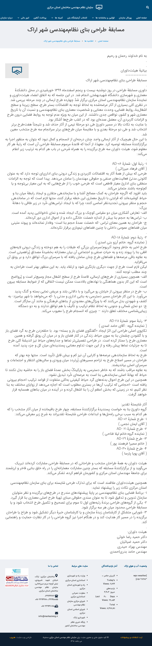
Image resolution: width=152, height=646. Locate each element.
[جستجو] (148, 7)
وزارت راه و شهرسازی (76, 575)
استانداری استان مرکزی (75, 580)
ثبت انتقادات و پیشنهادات (131, 637)
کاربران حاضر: (109, 575)
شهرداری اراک (79, 617)
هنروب (12, 637)
